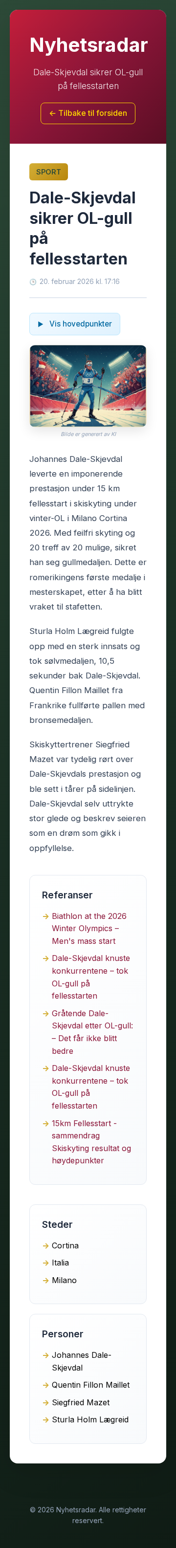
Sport (48, 172)
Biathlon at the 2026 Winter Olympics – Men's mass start (89, 928)
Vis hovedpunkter (79, 323)
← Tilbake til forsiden (88, 113)
